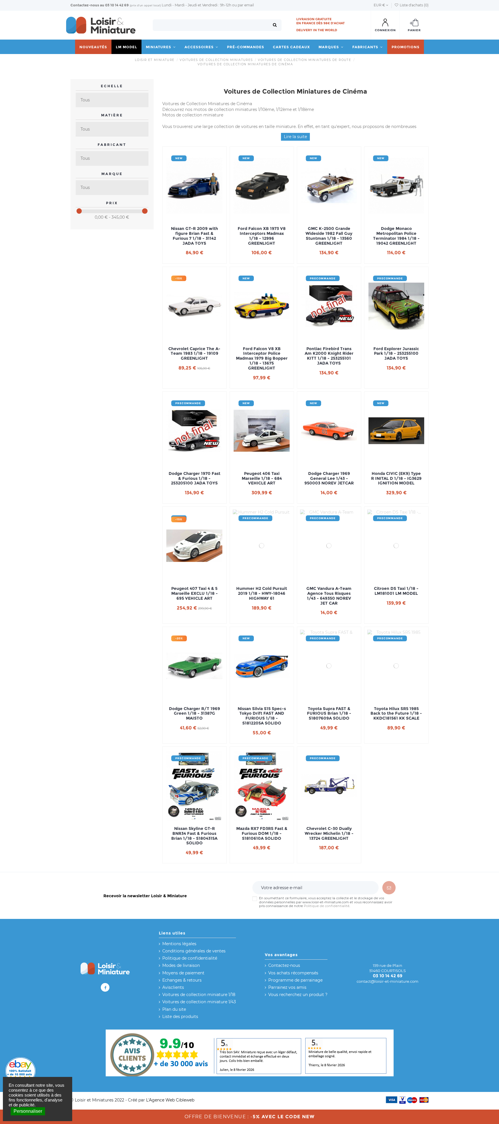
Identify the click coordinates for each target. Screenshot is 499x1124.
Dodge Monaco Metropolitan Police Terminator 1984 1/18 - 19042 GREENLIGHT (396, 236)
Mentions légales (179, 943)
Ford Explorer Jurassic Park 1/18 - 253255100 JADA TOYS (396, 353)
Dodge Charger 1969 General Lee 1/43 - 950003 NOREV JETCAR (329, 478)
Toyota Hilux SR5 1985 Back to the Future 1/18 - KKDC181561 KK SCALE (396, 713)
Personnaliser (28, 1111)
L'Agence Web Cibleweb (170, 1100)
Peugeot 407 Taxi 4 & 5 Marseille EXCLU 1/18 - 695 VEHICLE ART (194, 593)
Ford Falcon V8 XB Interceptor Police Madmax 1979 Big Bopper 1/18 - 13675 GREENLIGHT (262, 358)
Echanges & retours (182, 980)
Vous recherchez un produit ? (297, 994)
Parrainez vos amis (287, 987)
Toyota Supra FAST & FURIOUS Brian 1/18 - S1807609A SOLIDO (329, 713)
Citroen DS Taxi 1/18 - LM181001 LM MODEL (396, 591)
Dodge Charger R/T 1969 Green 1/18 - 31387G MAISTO (194, 713)
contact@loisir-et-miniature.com (387, 981)
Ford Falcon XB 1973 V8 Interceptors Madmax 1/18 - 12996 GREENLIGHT (262, 236)
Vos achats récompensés (293, 973)
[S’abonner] (389, 887)
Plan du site (174, 1009)
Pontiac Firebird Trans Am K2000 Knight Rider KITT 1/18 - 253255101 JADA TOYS (329, 356)
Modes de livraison (181, 965)
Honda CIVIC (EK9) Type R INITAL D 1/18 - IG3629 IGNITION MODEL (396, 478)
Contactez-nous (84, 5)
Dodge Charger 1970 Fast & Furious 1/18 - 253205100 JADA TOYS (194, 478)
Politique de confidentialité (326, 906)
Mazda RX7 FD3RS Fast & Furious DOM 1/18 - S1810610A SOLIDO (261, 833)
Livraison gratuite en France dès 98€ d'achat (320, 21)
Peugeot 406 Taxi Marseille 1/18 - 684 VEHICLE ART (262, 478)
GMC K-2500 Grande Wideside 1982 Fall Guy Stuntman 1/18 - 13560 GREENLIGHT (329, 236)
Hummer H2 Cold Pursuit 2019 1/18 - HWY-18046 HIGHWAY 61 (261, 593)
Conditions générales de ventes (194, 951)
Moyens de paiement (183, 973)
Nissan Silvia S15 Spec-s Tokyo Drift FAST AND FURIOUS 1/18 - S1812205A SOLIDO (262, 716)
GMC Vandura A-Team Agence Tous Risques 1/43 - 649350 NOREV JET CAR (328, 595)
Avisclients (173, 987)
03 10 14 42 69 (117, 5)
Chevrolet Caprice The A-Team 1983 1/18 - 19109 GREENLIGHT (194, 353)
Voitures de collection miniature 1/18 (198, 994)
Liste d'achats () (414, 5)
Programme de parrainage (295, 980)
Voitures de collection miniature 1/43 (199, 1001)
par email (246, 5)
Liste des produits (180, 1016)
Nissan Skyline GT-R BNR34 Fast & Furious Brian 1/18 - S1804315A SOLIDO (194, 836)
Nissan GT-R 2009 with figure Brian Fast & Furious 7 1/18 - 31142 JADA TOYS (194, 236)
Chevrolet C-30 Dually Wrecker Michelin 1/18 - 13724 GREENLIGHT (329, 833)
